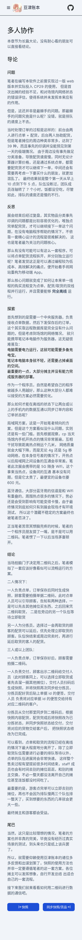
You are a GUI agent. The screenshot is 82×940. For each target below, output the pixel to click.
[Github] (71, 8)
